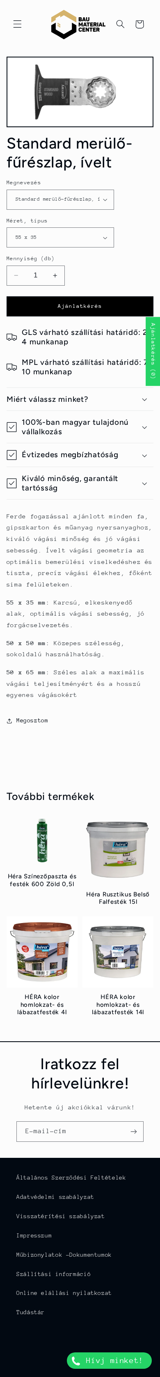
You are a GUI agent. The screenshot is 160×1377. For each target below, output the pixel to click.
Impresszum (34, 1235)
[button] (17, 24)
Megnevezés (24, 182)
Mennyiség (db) (31, 258)
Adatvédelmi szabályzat (55, 1197)
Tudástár (30, 1312)
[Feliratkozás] (133, 1131)
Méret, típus (27, 221)
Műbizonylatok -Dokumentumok (64, 1254)
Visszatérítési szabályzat (60, 1216)
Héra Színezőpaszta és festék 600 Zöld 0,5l (42, 880)
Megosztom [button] (32, 720)
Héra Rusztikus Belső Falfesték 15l (118, 898)
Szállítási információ (53, 1274)
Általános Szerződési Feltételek (71, 1177)
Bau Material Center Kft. (93, 1372)
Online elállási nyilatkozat (64, 1293)
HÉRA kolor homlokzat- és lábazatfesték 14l (118, 1004)
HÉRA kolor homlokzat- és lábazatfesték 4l (41, 1004)
